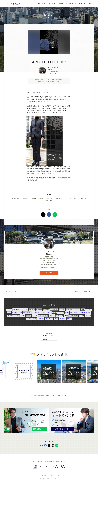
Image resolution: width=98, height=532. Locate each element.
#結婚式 (23, 315)
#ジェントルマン (49, 318)
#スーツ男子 (69, 309)
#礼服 (9, 312)
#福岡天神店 (46, 309)
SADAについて (82, 3)
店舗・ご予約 (41, 3)
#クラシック (62, 309)
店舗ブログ (45, 305)
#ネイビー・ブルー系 (31, 318)
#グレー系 (81, 315)
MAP (54, 260)
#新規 (56, 318)
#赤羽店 (54, 312)
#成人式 (66, 315)
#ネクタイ (17, 315)
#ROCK (69, 318)
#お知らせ (24, 198)
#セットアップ (77, 309)
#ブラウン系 (61, 312)
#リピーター (32, 309)
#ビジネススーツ (49, 198)
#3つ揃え (9, 309)
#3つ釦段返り (59, 315)
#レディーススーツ (82, 198)
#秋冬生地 (52, 315)
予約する (49, 272)
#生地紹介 (28, 315)
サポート (91, 3)
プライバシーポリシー (43, 475)
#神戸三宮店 (10, 315)
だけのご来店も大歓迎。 (49, 354)
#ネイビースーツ (54, 309)
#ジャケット (25, 309)
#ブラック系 (88, 309)
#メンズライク (59, 198)
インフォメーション (71, 3)
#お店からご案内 (15, 198)
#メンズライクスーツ (70, 198)
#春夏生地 (88, 315)
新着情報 (61, 3)
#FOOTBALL (74, 312)
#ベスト (67, 312)
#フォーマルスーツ (74, 315)
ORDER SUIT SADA (46, 478)
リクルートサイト (53, 475)
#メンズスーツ (16, 309)
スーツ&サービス (51, 3)
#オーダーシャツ (46, 312)
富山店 (49, 253)
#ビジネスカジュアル (43, 315)
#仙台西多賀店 (27, 312)
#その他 (40, 198)
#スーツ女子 (33, 198)
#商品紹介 (49, 200)
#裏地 (82, 309)
